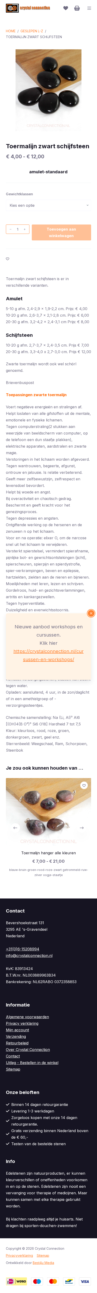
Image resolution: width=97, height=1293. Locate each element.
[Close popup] (91, 613)
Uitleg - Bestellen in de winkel (32, 1062)
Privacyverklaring (19, 1255)
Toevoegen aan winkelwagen (61, 232)
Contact (13, 1056)
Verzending (16, 1036)
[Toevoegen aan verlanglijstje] (7, 258)
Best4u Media (43, 1263)
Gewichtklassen (19, 194)
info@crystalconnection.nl (29, 955)
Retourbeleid (17, 1043)
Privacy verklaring (22, 1023)
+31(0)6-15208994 (22, 949)
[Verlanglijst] (65, 8)
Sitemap (13, 1069)
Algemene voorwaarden (27, 1016)
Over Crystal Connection (28, 1049)
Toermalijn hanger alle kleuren (48, 853)
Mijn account (17, 1030)
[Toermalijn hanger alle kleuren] (48, 812)
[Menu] (89, 8)
